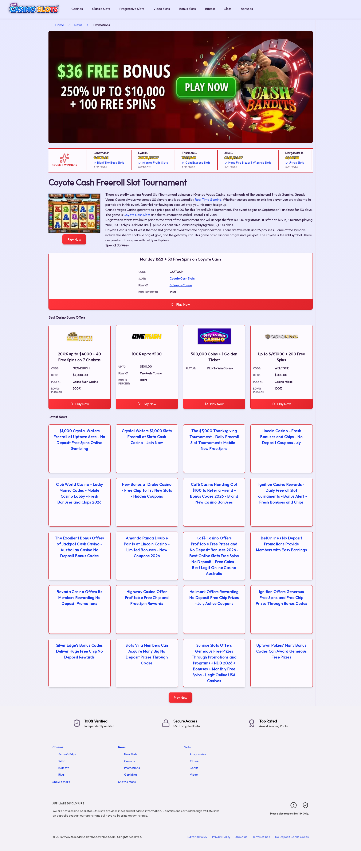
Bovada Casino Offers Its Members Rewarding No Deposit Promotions (79, 597)
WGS (61, 761)
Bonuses (247, 9)
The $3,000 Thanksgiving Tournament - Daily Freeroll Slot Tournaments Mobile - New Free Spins (214, 439)
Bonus (194, 768)
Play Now (74, 239)
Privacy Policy (221, 837)
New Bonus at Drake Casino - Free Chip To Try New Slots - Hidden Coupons (147, 490)
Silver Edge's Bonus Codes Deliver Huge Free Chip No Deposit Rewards (79, 651)
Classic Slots (101, 9)
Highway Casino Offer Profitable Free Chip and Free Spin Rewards (147, 597)
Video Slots (161, 9)
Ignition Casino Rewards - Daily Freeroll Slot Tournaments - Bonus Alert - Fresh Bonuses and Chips (281, 493)
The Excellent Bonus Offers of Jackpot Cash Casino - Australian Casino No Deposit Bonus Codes (79, 547)
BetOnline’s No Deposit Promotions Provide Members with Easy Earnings (281, 544)
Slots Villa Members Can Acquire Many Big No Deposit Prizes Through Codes (147, 654)
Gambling (130, 774)
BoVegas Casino (181, 285)
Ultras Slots (290, 162)
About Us (241, 837)
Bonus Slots (187, 9)
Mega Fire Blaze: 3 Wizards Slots (243, 162)
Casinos (77, 9)
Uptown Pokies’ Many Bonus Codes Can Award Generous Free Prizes (281, 651)
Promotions (132, 768)
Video (194, 774)
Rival (61, 774)
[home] (35, 15)
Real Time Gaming (208, 199)
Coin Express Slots (191, 162)
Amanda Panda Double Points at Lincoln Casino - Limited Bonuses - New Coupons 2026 (147, 547)
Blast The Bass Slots (104, 162)
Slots (227, 9)
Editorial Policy (197, 837)
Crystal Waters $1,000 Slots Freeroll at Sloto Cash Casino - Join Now (147, 436)
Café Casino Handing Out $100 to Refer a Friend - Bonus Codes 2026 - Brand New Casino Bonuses (214, 493)
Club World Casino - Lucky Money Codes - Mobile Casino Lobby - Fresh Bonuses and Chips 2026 (79, 493)
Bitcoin (210, 9)
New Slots (130, 754)
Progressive (198, 754)
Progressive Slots (131, 9)
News (78, 25)
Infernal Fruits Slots (148, 162)
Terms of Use (261, 837)
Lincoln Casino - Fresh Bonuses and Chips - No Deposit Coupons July (281, 436)
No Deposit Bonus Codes (292, 837)
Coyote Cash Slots (136, 215)
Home (59, 25)
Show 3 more (61, 782)
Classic (194, 761)
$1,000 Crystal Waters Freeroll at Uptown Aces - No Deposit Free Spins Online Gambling (79, 439)
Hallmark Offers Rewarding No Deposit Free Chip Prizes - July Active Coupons (214, 597)
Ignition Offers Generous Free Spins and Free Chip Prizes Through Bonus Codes (281, 597)
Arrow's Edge (67, 754)
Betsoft (63, 768)
